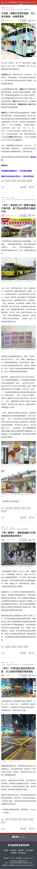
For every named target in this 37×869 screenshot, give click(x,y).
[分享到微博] (35, 694)
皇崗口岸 (17, 508)
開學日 (8, 646)
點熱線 (6, 850)
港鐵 (14, 180)
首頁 (5, 2)
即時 (20, 2)
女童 (3, 822)
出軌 (25, 819)
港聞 (3, 215)
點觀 (30, 2)
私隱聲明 (14, 853)
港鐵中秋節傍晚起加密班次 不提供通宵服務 (17, 176)
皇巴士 (4, 511)
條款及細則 (22, 853)
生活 (3, 20)
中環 (8, 819)
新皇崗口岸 (9, 508)
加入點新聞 (29, 850)
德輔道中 (14, 819)
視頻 (23, 2)
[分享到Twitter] (35, 691)
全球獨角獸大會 (13, 2)
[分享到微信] (35, 688)
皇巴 (29, 508)
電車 (24, 180)
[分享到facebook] (35, 685)
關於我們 (21, 850)
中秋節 (30, 180)
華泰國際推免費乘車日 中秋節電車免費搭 (16, 171)
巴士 (19, 180)
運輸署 (8, 180)
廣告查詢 (13, 850)
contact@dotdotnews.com (28, 858)
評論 (27, 2)
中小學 (14, 646)
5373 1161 (12, 858)
